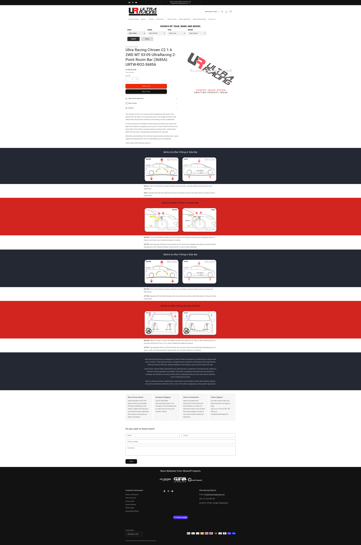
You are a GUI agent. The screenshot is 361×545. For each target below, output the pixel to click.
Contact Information (132, 494)
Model (150, 30)
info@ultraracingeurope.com (214, 495)
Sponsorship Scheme (132, 511)
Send (131, 461)
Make (129, 30)
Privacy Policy (130, 501)
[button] (144, 19)
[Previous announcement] (160, 2)
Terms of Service (131, 498)
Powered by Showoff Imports (148, 540)
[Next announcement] (200, 2)
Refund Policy (130, 508)
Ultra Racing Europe (135, 540)
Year (169, 30)
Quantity (128, 75)
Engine (190, 30)
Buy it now (146, 91)
